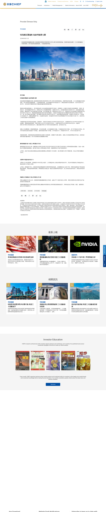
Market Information (70, 5)
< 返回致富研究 (24, 215)
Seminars (53, 384)
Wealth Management (57, 5)
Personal (39, 5)
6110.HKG (37, 191)
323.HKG (30, 191)
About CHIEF (79, 5)
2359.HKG (23, 191)
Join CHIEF (86, 5)
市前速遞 (44, 191)
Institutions (47, 5)
